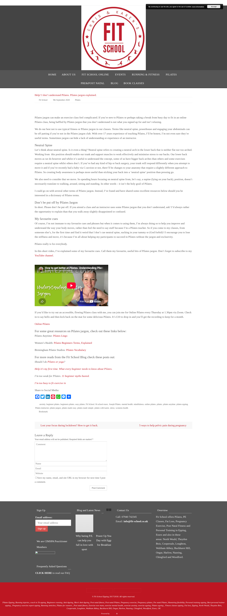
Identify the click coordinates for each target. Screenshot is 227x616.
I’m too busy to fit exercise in (50, 383)
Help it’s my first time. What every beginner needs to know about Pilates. (73, 368)
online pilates (150, 404)
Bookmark (43, 411)
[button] (110, 510)
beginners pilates (67, 404)
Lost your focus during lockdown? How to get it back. (69, 425)
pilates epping (182, 404)
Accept (213, 6)
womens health (122, 408)
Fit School (43, 100)
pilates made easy (69, 408)
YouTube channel (44, 255)
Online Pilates (42, 323)
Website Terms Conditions (127, 590)
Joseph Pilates (115, 404)
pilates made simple (85, 408)
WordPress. (122, 614)
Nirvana (113, 614)
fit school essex (101, 404)
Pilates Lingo (60, 335)
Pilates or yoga (56, 361)
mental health (127, 404)
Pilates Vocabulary (76, 349)
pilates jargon (55, 408)
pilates (159, 404)
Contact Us (93, 590)
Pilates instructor (42, 408)
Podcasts (106, 590)
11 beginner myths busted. (75, 375)
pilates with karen (101, 408)
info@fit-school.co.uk (136, 521)
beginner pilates (52, 404)
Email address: (43, 517)
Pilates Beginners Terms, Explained (73, 342)
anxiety (42, 404)
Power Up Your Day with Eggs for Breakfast (104, 540)
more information (198, 7)
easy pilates (80, 404)
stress (112, 408)
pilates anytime (169, 404)
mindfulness (139, 404)
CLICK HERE (43, 572)
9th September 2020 (61, 100)
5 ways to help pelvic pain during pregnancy (163, 425)
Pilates (77, 100)
